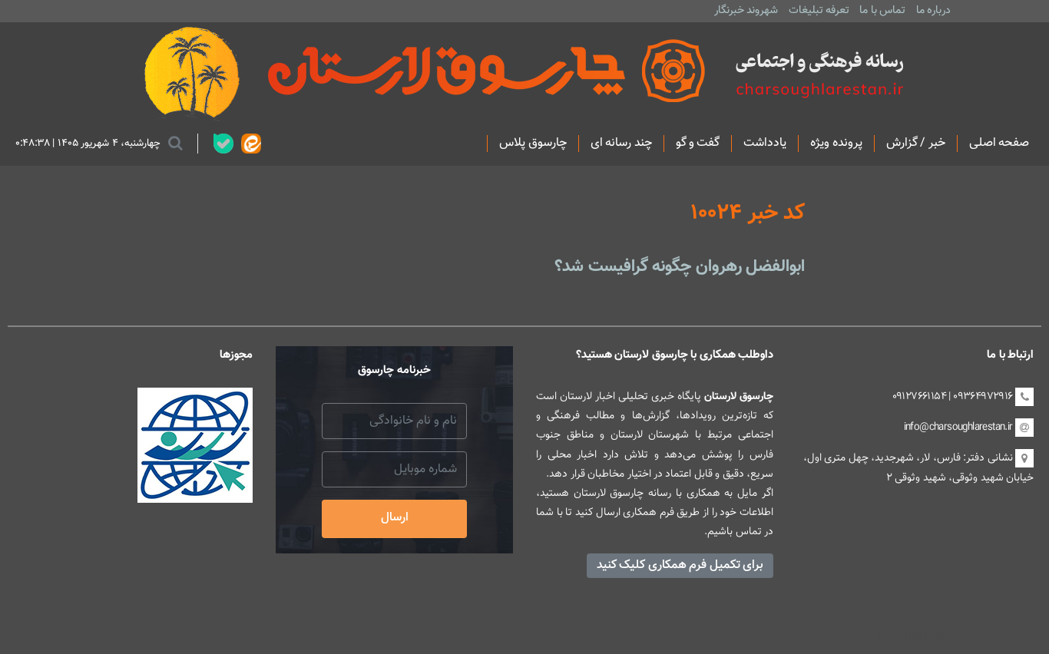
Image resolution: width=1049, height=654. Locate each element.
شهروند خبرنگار (746, 10)
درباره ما (933, 10)
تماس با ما (882, 10)
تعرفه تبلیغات (819, 10)
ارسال (395, 517)
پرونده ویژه (836, 143)
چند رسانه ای (621, 143)
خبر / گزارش (915, 143)
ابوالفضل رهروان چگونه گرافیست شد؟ (679, 266)
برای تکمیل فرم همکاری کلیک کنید (680, 565)
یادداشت (764, 143)
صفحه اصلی (999, 143)
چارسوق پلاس (532, 143)
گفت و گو (698, 143)
